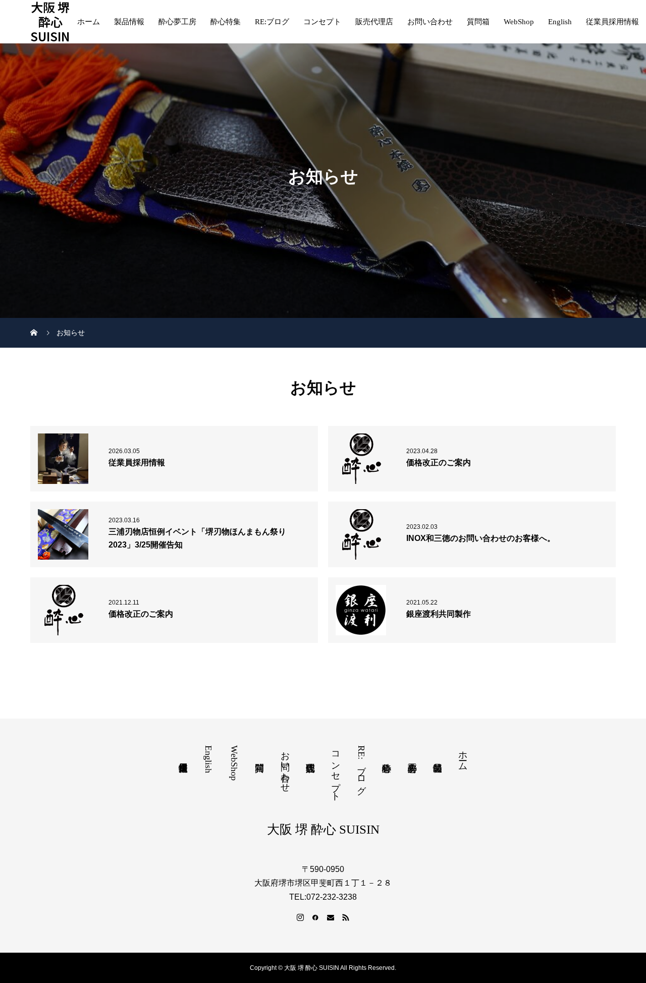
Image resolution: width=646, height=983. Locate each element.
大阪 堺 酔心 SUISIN (50, 21)
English (560, 22)
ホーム (88, 22)
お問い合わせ (430, 22)
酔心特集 (225, 22)
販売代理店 (374, 22)
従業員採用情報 (612, 22)
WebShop (519, 22)
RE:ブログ (272, 22)
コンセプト (322, 22)
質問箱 (478, 22)
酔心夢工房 (177, 22)
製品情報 (129, 22)
